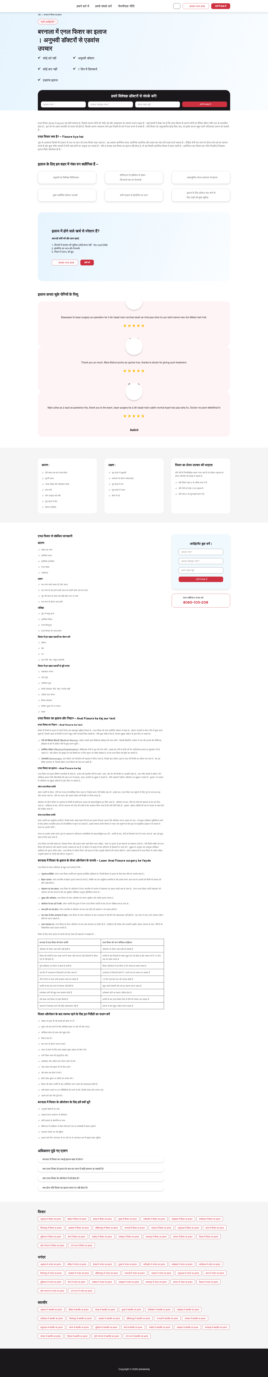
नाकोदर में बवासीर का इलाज (159, 1327)
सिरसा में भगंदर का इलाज (208, 1281)
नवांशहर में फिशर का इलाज (128, 1236)
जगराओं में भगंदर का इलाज (134, 1273)
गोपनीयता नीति (126, 6)
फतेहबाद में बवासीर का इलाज (188, 1309)
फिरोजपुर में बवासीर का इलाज (80, 1318)
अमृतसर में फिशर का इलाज (50, 1218)
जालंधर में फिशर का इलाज (161, 1227)
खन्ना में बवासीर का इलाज (79, 1327)
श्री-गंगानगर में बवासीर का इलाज (106, 1336)
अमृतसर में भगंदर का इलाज (50, 1264)
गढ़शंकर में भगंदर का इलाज (78, 1273)
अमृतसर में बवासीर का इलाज (51, 1309)
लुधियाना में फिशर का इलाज (50, 1236)
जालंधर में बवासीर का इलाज (195, 1318)
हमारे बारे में (83, 6)
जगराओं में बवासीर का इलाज (167, 1318)
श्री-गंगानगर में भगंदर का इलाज (52, 1290)
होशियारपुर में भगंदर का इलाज (106, 1273)
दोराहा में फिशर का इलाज (102, 1218)
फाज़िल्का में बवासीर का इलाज (51, 1318)
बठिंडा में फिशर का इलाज (76, 1218)
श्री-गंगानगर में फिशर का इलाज (52, 1245)
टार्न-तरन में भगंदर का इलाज (81, 1290)
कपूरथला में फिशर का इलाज (188, 1227)
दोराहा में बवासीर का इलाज (105, 1309)
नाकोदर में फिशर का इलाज (102, 1236)
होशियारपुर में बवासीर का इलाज (138, 1318)
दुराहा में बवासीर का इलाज (131, 1309)
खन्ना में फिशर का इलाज (214, 1227)
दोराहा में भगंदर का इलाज (102, 1264)
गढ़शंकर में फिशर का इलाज (78, 1227)
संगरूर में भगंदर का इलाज (182, 1281)
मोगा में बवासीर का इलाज (133, 1327)
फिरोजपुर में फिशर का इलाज (51, 1227)
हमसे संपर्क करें (103, 6)
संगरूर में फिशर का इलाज (182, 1236)
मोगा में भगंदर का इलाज (76, 1281)
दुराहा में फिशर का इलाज (127, 1218)
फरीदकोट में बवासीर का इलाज (159, 1309)
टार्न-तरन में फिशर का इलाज (81, 1245)
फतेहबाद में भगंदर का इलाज (182, 1264)
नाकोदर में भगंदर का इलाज (102, 1281)
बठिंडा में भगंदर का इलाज (76, 1264)
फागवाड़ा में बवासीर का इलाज (216, 1327)
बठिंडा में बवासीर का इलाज (79, 1309)
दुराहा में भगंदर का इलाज (127, 1264)
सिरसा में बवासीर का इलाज (77, 1336)
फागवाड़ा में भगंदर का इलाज (156, 1281)
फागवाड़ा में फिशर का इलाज (156, 1236)
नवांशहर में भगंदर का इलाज (128, 1281)
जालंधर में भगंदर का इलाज (161, 1273)
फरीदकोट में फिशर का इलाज (154, 1218)
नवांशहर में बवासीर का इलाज (187, 1327)
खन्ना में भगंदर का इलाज (214, 1273)
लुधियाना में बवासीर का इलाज (106, 1327)
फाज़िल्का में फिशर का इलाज (209, 1218)
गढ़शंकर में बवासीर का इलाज (109, 1318)
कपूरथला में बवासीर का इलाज (51, 1327)
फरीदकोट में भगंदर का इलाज (154, 1264)
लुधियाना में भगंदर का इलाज (50, 1281)
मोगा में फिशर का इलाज (76, 1236)
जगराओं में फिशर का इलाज (134, 1227)
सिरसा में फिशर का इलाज (208, 1236)
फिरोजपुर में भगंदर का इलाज (51, 1273)
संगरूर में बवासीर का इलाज (50, 1336)
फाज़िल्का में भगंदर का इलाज (209, 1264)
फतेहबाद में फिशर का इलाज (182, 1218)
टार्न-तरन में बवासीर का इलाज (136, 1336)
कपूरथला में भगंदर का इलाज (188, 1273)
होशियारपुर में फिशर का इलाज (106, 1227)
